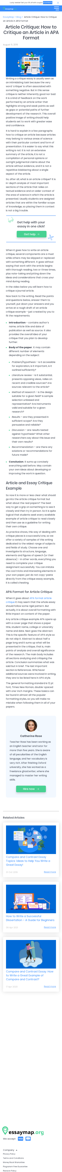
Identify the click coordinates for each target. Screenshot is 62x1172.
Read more (50, 871)
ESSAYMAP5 (47, 3)
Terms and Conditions (13, 1158)
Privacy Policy (9, 1154)
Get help (30, 234)
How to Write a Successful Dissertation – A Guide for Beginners (30, 918)
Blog (18, 16)
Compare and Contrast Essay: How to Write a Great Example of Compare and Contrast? (29, 975)
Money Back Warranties (14, 1162)
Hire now (29, 789)
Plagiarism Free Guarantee (15, 1166)
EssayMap (8, 16)
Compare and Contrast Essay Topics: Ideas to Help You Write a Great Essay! (28, 861)
